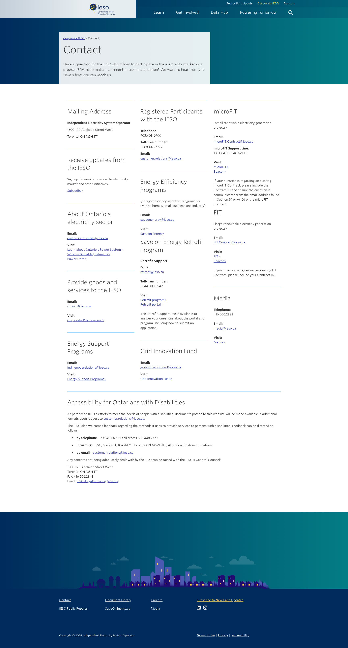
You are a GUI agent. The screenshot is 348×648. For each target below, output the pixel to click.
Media (155, 608)
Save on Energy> (152, 234)
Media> (219, 342)
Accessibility (240, 635)
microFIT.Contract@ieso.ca (233, 141)
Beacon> (220, 171)
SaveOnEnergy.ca (117, 608)
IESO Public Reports (73, 608)
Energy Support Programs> (86, 379)
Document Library (118, 600)
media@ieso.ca (225, 328)
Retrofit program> (153, 300)
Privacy (223, 635)
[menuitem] (159, 12)
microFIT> (221, 167)
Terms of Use (206, 635)
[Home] (68, 9)
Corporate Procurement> (85, 320)
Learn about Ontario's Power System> (95, 249)
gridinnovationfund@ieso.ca (160, 367)
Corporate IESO (268, 3)
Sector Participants (240, 3)
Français (289, 3)
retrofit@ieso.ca (152, 272)
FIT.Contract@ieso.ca (229, 242)
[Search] (291, 12)
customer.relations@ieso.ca (87, 238)
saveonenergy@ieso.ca (157, 219)
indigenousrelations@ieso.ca (88, 367)
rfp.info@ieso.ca (79, 306)
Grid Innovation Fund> (156, 379)
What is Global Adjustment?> (88, 254)
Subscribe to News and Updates (220, 600)
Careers (157, 600)
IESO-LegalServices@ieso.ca (97, 481)
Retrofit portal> (151, 304)
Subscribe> (75, 191)
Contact (65, 600)
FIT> (217, 256)
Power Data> (76, 259)
